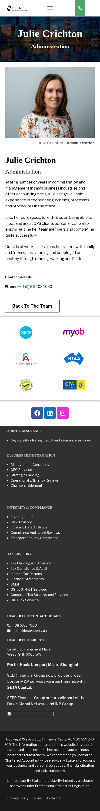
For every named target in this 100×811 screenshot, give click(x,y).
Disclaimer (53, 798)
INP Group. (64, 704)
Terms (37, 798)
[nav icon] (50, 8)
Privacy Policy (17, 798)
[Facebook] (37, 413)
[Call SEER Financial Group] (80, 8)
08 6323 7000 (25, 625)
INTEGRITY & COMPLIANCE (29, 507)
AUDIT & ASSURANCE (24, 431)
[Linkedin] (50, 413)
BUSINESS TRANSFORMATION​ (31, 455)
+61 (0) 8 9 (26, 286)
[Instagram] (63, 413)
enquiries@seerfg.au (30, 631)
